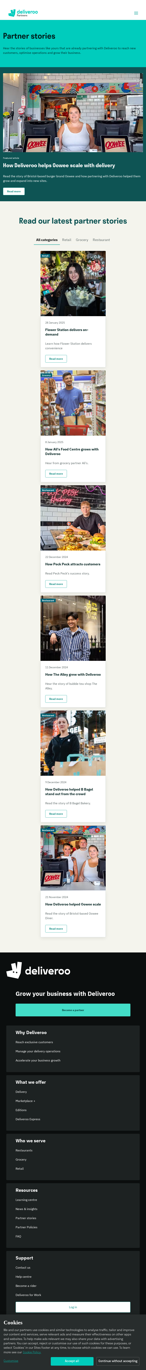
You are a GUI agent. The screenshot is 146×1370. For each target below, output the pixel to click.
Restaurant (101, 240)
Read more (56, 358)
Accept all (72, 1361)
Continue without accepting (117, 1361)
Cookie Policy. (32, 1352)
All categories (47, 240)
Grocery (82, 240)
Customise (11, 1361)
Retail (66, 240)
